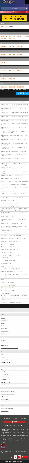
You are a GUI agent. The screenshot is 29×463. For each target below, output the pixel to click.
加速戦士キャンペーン (5, 279)
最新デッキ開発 (4, 345)
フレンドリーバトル (5, 374)
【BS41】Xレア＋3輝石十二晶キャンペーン (10, 249)
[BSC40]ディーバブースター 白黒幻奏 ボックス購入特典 (13, 102)
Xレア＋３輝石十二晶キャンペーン (8, 260)
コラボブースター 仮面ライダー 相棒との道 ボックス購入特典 (14, 181)
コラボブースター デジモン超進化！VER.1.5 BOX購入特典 (13, 238)
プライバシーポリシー (23, 418)
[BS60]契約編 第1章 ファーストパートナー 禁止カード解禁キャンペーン (14, 140)
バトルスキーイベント (5, 384)
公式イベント (4, 369)
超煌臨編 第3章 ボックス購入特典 (8, 200)
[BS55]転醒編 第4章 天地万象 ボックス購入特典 (11, 178)
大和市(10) (3, 87)
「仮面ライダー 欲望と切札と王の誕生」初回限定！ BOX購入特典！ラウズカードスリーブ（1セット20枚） (14, 209)
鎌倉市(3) (11, 46)
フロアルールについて (5, 379)
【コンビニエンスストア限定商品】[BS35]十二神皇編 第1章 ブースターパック (14, 296)
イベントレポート (4, 377)
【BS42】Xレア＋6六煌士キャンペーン (9, 244)
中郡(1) (3, 62)
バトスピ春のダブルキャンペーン (8, 290)
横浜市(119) (12, 87)
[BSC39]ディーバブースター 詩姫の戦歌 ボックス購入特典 (13, 151)
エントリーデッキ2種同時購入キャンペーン (10, 161)
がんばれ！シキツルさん (6, 401)
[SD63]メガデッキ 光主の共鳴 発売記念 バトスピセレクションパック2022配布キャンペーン (14, 144)
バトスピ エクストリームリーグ (7, 394)
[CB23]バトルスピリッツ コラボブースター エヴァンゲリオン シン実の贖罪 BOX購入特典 (14, 132)
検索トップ (4, 26)
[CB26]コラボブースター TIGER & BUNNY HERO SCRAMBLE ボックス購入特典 (14, 113)
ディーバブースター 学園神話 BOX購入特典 (10, 206)
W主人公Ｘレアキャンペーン (7, 287)
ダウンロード (4, 357)
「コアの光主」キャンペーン (7, 252)
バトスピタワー (4, 328)
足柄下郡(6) (12, 38)
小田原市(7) (20, 36)
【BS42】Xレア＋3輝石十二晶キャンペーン (10, 246)
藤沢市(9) (19, 70)
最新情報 (3, 318)
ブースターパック (4, 320)
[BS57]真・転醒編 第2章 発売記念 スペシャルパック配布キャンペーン (14, 168)
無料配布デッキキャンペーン (7, 266)
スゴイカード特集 (4, 342)
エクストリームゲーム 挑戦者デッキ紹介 (9, 348)
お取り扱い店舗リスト (7, 230)
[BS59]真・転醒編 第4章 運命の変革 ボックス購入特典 (12, 158)
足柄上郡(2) (4, 38)
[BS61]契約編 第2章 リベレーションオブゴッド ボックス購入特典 (14, 128)
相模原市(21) (12, 54)
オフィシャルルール (5, 354)
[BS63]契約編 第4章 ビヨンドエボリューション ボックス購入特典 (14, 109)
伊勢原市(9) (4, 36)
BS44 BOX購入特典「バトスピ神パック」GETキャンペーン (14, 223)
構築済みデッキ (4, 323)
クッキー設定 (15, 418)
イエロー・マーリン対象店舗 (8, 285)
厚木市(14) (12, 36)
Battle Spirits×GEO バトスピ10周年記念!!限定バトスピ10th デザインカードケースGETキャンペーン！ (14, 227)
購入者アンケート (4, 331)
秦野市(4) (11, 70)
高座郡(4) (19, 46)
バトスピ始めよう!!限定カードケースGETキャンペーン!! (13, 255)
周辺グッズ (3, 325)
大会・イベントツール (5, 382)
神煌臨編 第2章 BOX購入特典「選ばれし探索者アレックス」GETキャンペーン (14, 220)
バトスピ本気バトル (5, 399)
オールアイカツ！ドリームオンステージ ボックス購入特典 (13, 184)
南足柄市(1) (12, 78)
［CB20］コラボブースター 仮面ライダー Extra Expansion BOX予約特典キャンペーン (13, 164)
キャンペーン (15, 99)
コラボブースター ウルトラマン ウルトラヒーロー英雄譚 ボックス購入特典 (14, 172)
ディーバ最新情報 (4, 277)
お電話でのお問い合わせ (7, 418)
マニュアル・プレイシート (6, 359)
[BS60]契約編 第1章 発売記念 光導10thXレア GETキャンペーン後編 (14, 136)
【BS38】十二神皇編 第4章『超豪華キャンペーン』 (12, 271)
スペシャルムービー (5, 396)
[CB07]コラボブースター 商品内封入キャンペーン (11, 216)
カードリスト (4, 340)
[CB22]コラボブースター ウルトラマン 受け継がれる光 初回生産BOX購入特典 (14, 148)
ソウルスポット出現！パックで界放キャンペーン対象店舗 (14, 274)
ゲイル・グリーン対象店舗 (8, 282)
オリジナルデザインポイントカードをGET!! (10, 203)
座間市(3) (3, 54)
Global (27, 5)
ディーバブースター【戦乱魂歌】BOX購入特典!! (11, 302)
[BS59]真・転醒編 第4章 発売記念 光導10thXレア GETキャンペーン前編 (14, 155)
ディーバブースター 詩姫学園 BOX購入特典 (10, 268)
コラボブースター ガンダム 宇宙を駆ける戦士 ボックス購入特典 (14, 187)
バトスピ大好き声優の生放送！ (7, 408)
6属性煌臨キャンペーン (6, 263)
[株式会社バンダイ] (19, 456)
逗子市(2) (19, 54)
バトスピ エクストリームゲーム (7, 391)
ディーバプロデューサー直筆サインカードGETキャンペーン (14, 233)
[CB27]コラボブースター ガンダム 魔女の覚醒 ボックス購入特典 (14, 105)
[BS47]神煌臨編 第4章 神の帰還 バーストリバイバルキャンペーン (14, 213)
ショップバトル (4, 371)
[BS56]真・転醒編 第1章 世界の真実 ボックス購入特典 (12, 175)
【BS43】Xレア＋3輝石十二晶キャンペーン (10, 241)
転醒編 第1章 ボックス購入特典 (7, 191)
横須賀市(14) (20, 87)
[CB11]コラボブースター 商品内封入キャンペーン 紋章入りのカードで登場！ (14, 194)
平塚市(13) (3, 70)
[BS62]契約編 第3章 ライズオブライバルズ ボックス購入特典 (14, 120)
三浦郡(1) (3, 78)
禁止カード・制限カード (6, 362)
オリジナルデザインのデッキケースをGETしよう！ (12, 197)
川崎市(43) (3, 46)
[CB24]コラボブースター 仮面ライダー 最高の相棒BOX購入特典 (14, 124)
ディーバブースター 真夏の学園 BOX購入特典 (11, 235)
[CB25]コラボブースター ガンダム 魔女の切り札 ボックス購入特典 (14, 117)
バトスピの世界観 (4, 411)
